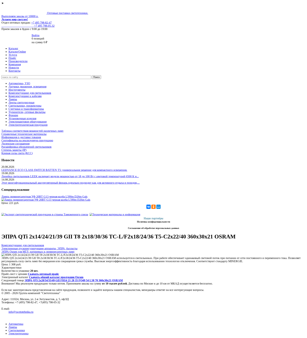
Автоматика (16, 323)
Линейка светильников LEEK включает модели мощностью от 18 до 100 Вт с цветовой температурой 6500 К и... (70, 176)
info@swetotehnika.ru (21, 311)
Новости (14, 67)
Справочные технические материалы (24, 134)
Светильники (17, 330)
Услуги (13, 54)
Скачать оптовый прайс (43, 273)
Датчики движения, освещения (27, 86)
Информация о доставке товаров (21, 137)
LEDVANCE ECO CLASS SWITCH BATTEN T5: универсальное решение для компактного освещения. (64, 169)
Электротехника (18, 333)
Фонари (13, 115)
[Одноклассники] (153, 207)
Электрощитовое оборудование (28, 121)
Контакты (14, 70)
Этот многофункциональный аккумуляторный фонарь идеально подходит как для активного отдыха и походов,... (70, 182)
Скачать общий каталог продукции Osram (56, 277)
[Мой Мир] (158, 207)
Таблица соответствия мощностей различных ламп (32, 130)
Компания (15, 64)
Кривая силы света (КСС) (17, 153)
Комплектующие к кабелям (25, 96)
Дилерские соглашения (15, 143)
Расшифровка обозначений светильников (26, 146)
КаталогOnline (17, 51)
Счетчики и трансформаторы (26, 108)
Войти (35, 35)
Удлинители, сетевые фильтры (27, 112)
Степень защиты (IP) (13, 149)
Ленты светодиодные (21, 102)
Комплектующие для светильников (30, 92)
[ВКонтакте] (148, 207)
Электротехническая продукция (28, 124)
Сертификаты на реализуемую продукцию (27, 140)
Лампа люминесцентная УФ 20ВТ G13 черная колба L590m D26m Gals (44, 196)
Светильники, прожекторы (25, 105)
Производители (18, 61)
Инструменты (17, 89)
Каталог (13, 48)
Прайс (12, 58)
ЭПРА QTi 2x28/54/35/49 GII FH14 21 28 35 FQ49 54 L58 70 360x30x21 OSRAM (74, 280)
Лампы (13, 99)
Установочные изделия (22, 118)
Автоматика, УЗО (19, 83)
